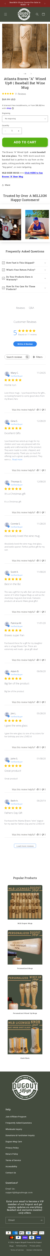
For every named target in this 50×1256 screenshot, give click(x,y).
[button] (5, 14)
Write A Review (25, 344)
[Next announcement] (45, 4)
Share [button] (7, 185)
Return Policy (12, 1154)
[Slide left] (19, 74)
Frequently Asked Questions (19, 1123)
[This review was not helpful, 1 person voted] (43, 512)
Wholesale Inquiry (14, 1129)
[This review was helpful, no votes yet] (38, 409)
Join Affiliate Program (16, 1117)
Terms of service (17, 1250)
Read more (17, 459)
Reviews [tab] (20, 307)
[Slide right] (31, 74)
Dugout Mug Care (14, 1141)
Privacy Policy (12, 1148)
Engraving (6, 113)
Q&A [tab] (31, 307)
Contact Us (11, 1173)
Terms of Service (13, 1160)
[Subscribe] (41, 1220)
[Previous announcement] (5, 4)
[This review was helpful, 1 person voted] (38, 470)
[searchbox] (15, 357)
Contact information (34, 1250)
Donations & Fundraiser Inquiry (20, 1135)
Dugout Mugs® (20, 1242)
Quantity (5, 125)
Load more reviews (25, 846)
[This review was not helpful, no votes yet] (43, 409)
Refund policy (21, 1246)
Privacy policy (35, 1246)
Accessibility (11, 1166)
